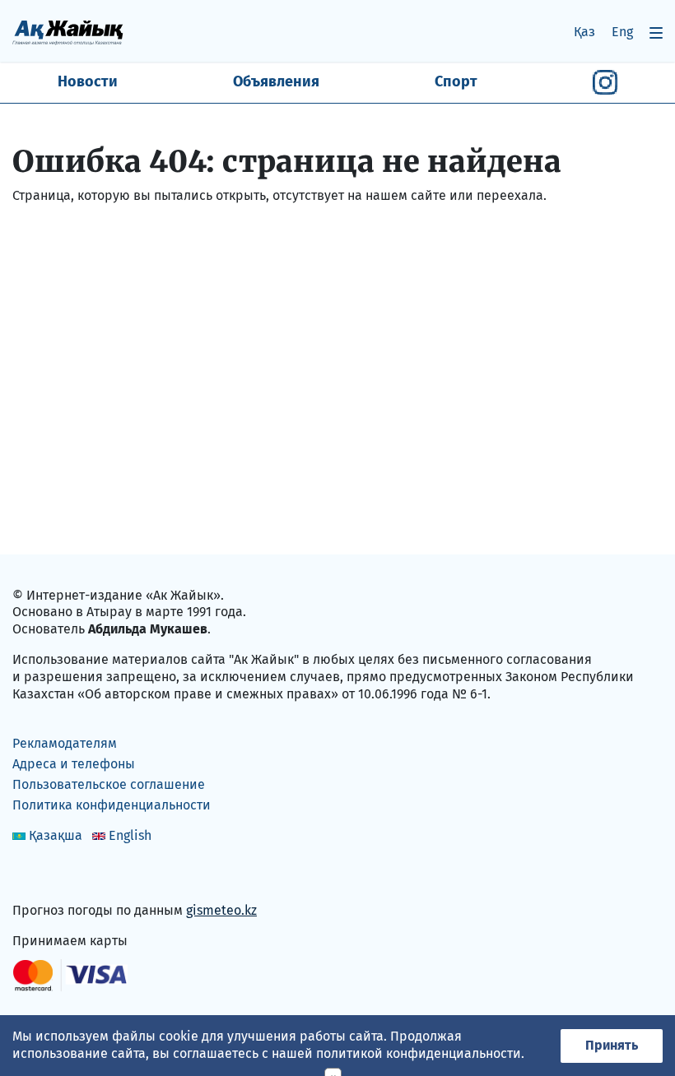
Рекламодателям (64, 743)
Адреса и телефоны (73, 764)
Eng (622, 31)
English (130, 835)
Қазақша (55, 835)
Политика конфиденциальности (111, 805)
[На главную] (67, 31)
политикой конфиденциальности (418, 1053)
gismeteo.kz (221, 910)
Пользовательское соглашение (108, 784)
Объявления (276, 81)
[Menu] (656, 32)
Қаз (584, 31)
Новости (88, 81)
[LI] (48, 876)
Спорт (456, 81)
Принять (611, 1045)
